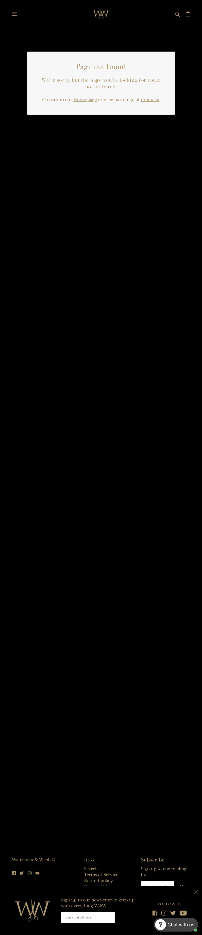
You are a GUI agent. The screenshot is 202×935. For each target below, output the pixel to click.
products (150, 99)
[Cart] (188, 13)
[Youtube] (182, 912)
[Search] (177, 14)
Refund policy (98, 880)
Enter (129, 917)
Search (91, 868)
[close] (195, 891)
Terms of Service (101, 874)
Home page (85, 99)
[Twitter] (173, 912)
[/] (101, 13)
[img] (14, 873)
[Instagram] (163, 912)
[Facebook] (155, 912)
